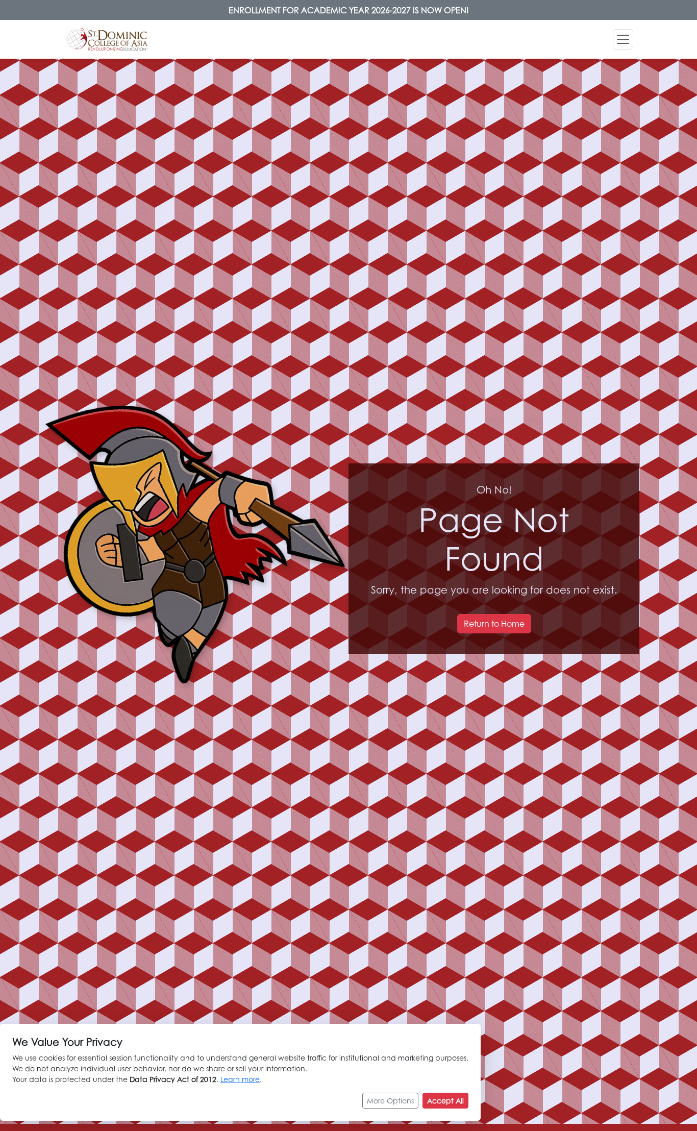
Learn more (240, 1079)
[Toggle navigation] (623, 39)
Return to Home (494, 624)
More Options (390, 1100)
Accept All (445, 1100)
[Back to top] (666, 1087)
